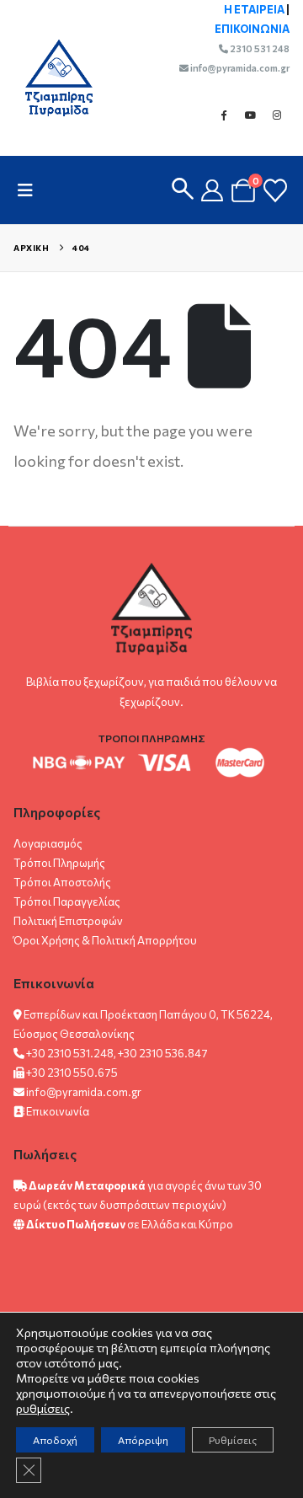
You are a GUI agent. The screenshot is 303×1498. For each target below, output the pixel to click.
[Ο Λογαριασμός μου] (212, 190)
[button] (30, 190)
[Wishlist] (275, 190)
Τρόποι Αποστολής (62, 882)
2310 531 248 (259, 48)
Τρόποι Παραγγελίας (66, 901)
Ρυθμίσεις (233, 1440)
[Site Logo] (50, 78)
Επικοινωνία (57, 1111)
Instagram (277, 114)
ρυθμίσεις (43, 1408)
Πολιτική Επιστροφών (68, 921)
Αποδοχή (55, 1440)
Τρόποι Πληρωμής (59, 862)
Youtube (250, 114)
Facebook (223, 114)
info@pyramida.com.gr (239, 67)
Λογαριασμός (47, 843)
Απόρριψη (143, 1440)
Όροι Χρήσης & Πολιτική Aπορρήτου (105, 940)
